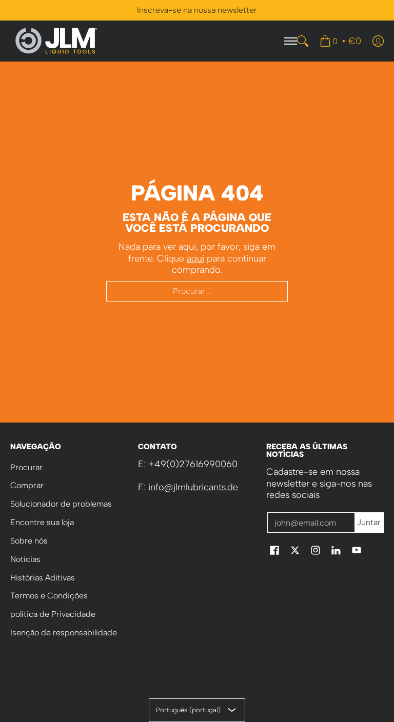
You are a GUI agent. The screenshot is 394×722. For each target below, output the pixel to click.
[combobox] (197, 291)
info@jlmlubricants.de (193, 487)
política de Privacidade (52, 614)
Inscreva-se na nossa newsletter (197, 10)
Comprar (27, 485)
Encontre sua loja (42, 522)
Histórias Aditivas (42, 578)
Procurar (26, 467)
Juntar (369, 522)
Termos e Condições (49, 595)
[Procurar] (302, 41)
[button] (274, 551)
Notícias (25, 559)
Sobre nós (29, 541)
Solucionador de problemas (61, 504)
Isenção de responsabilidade (63, 632)
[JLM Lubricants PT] (56, 41)
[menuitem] (340, 41)
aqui (195, 258)
